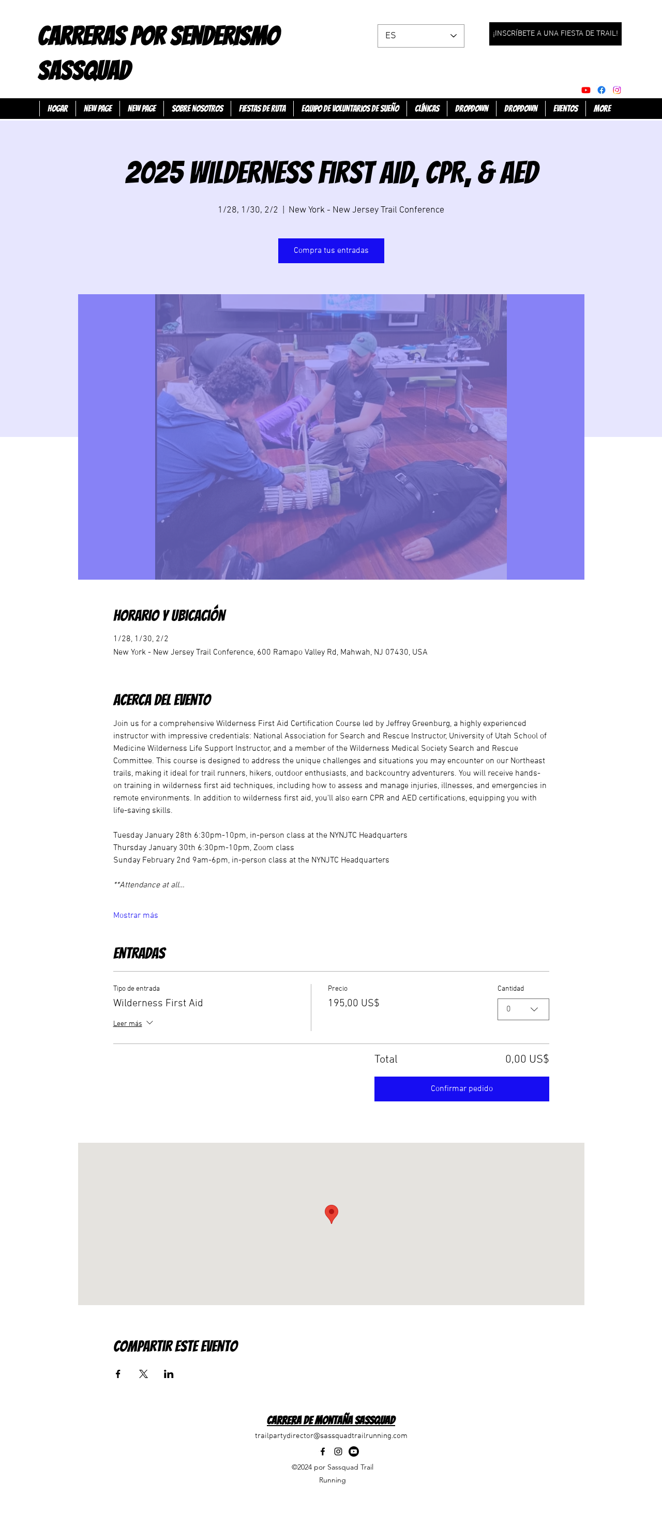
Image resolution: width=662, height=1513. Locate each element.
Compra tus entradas (331, 251)
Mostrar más (135, 916)
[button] (471, 108)
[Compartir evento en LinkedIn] (169, 1374)
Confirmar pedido (462, 1089)
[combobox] (523, 1009)
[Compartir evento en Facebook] (118, 1374)
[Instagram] (338, 1451)
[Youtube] (586, 90)
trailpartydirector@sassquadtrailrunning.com (331, 1436)
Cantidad (511, 989)
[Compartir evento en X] (143, 1374)
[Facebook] (601, 90)
